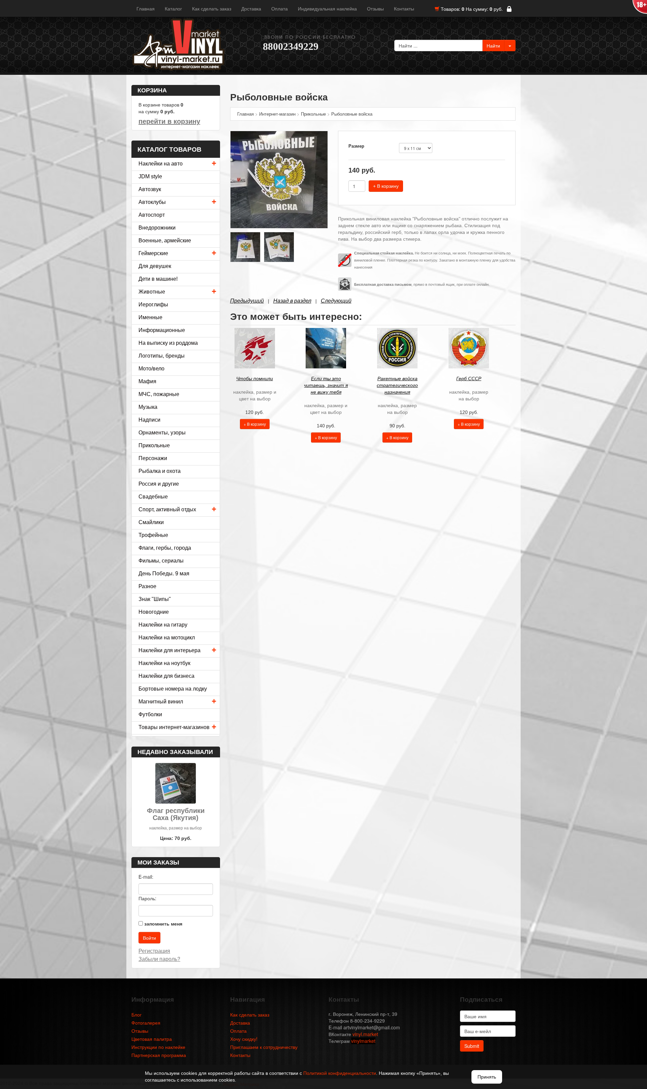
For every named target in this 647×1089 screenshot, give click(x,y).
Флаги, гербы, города (164, 548)
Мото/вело (151, 368)
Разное (147, 586)
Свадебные (153, 497)
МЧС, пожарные (158, 394)
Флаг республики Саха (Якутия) (176, 814)
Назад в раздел (292, 301)
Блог (136, 1014)
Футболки (150, 714)
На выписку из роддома (168, 343)
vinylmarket (363, 1040)
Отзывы (375, 8)
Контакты (404, 8)
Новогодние (153, 612)
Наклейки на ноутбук (164, 663)
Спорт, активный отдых (167, 509)
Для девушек (154, 266)
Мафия (147, 381)
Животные (151, 292)
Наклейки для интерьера (169, 650)
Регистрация (154, 951)
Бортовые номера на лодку (172, 689)
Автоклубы (152, 202)
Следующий (336, 301)
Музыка (147, 407)
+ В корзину (386, 186)
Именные (150, 317)
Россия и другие (158, 484)
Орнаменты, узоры (162, 432)
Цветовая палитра (151, 1038)
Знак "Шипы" (154, 599)
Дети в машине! (158, 279)
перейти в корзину (169, 121)
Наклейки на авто (160, 164)
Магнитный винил (160, 701)
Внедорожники (157, 228)
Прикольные (154, 445)
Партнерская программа (158, 1055)
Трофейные (153, 535)
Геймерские (153, 253)
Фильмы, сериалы (161, 561)
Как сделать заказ (211, 8)
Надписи (149, 420)
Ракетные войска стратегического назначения (397, 385)
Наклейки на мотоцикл (166, 637)
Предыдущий (247, 301)
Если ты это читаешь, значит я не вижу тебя (326, 385)
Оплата (279, 8)
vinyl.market (365, 1034)
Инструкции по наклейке (158, 1046)
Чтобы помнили (254, 378)
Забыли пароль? (159, 959)
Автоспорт (151, 215)
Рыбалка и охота (159, 471)
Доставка (251, 8)
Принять (486, 1077)
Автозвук (149, 189)
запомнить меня (163, 923)
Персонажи (152, 458)
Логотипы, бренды (161, 356)
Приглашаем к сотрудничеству (264, 1046)
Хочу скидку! (243, 1038)
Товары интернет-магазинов (174, 727)
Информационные (161, 330)
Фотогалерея (145, 1022)
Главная (145, 8)
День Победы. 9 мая (163, 573)
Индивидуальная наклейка (327, 8)
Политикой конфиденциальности (339, 1073)
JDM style (150, 176)
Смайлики (151, 522)
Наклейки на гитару (162, 625)
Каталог (173, 8)
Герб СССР (468, 378)
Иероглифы (153, 304)
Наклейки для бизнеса (166, 676)
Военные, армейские (164, 240)
